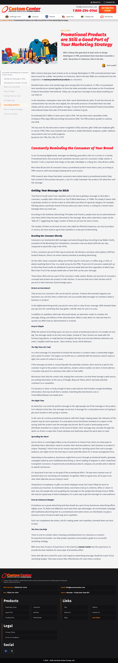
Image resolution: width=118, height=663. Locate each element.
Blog (10, 20)
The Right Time (9, 100)
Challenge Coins (15, 17)
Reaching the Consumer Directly (15, 83)
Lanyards (35, 17)
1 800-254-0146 (85, 11)
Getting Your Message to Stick (14, 79)
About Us (67, 612)
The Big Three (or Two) (12, 96)
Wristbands (109, 17)
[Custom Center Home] (17, 576)
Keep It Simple (9, 91)
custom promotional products (56, 80)
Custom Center (84, 547)
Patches (52, 17)
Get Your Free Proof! (107, 9)
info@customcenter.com (86, 7)
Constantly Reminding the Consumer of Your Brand (15, 74)
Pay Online (96, 618)
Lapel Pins (70, 17)
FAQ (65, 607)
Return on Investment (12, 87)
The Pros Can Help (10, 114)
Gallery (94, 607)
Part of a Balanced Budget (13, 109)
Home (4, 20)
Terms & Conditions (12, 637)
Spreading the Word (11, 105)
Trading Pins (89, 17)
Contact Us (96, 612)
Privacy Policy (10, 632)
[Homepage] (21, 9)
